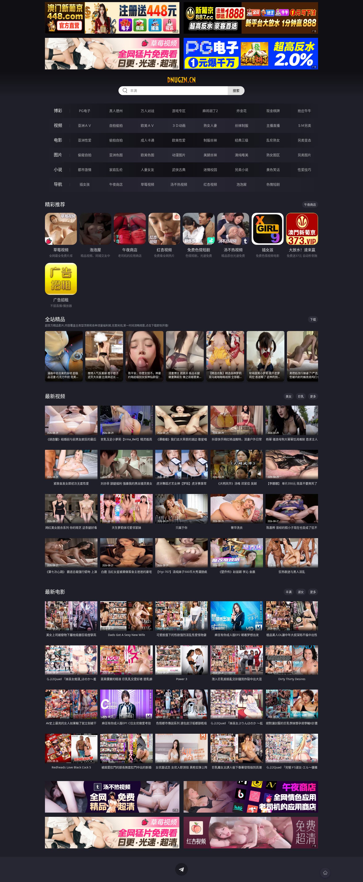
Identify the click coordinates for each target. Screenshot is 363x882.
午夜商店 (116, 184)
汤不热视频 (178, 184)
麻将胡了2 (210, 111)
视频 (58, 125)
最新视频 (55, 396)
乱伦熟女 (273, 140)
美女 (289, 396)
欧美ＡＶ (147, 125)
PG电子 (84, 111)
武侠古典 (178, 169)
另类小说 (241, 169)
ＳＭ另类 (304, 125)
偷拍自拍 (116, 140)
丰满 (289, 592)
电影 (58, 140)
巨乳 (301, 396)
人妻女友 (147, 169)
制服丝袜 (210, 140)
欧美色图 (147, 155)
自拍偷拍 (116, 125)
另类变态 (304, 140)
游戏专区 (178, 111)
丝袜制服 (241, 125)
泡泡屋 (242, 184)
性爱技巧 (304, 169)
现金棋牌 (273, 111)
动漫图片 (178, 155)
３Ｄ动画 (178, 125)
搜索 (236, 90)
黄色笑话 (273, 169)
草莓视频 (147, 184)
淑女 (301, 592)
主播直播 (273, 125)
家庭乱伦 (116, 169)
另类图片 (304, 155)
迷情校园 (210, 169)
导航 (58, 184)
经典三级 (241, 140)
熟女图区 (273, 155)
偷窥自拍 (84, 155)
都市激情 (84, 169)
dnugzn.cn (181, 80)
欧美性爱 (178, 140)
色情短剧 (273, 184)
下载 (313, 319)
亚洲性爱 (84, 140)
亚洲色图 (116, 155)
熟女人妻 (210, 125)
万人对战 (147, 111)
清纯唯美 (241, 155)
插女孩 (85, 184)
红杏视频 (210, 184)
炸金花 (242, 111)
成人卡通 (147, 140)
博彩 (58, 111)
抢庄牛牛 (304, 111)
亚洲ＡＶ (84, 125)
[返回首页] (325, 873)
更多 (313, 396)
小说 (58, 169)
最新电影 (55, 591)
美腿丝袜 (210, 155)
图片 (58, 155)
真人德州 (116, 111)
